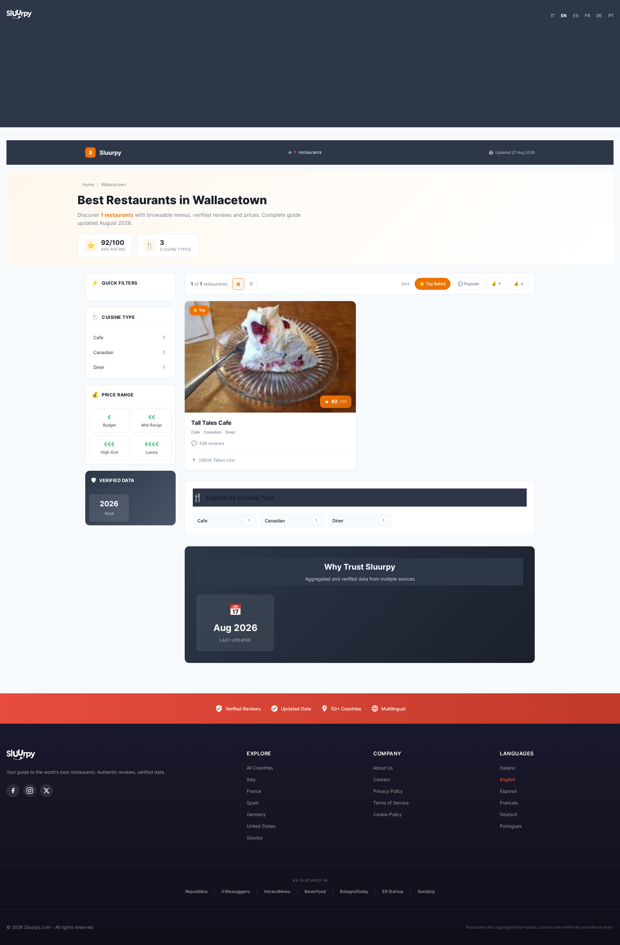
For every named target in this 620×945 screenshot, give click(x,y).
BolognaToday (354, 891)
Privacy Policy (388, 791)
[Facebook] (12, 790)
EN (564, 15)
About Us (383, 768)
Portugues (511, 826)
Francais (509, 802)
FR (587, 15)
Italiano (507, 768)
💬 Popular (468, 283)
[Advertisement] (310, 75)
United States (261, 826)
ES (575, 15)
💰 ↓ (519, 283)
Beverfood (315, 891)
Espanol (508, 791)
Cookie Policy (387, 814)
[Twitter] (46, 790)
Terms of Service (391, 802)
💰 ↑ (496, 283)
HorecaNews (277, 891)
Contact (381, 779)
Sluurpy (255, 837)
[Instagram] (29, 790)
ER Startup (392, 891)
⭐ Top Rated (432, 283)
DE (599, 15)
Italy (251, 779)
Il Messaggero (236, 891)
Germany (256, 814)
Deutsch (508, 814)
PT (611, 15)
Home (88, 184)
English (507, 779)
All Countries (260, 768)
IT (552, 15)
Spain (253, 802)
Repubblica (196, 891)
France (254, 791)
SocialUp (426, 891)
